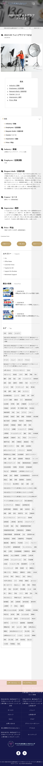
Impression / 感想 (15, 97)
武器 (10, 378)
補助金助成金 (28, 399)
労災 (25, 559)
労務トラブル (7, 572)
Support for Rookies (10, 271)
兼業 (10, 458)
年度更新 (28, 416)
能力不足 (20, 522)
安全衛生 (32, 408)
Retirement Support (10, 274)
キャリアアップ (34, 383)
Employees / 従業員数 (16, 88)
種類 (25, 627)
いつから (20, 635)
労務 (5, 391)
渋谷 (5, 333)
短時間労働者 (7, 509)
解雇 (23, 416)
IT (11, 606)
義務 (21, 509)
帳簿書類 (6, 601)
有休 (30, 425)
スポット (31, 412)
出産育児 (28, 479)
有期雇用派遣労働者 (9, 530)
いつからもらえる (24, 618)
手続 (32, 442)
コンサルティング (33, 404)
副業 (14, 458)
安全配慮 (35, 433)
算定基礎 (36, 416)
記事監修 (14, 420)
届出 (12, 526)
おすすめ (6, 576)
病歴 (10, 513)
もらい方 (19, 627)
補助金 (16, 399)
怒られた (30, 639)
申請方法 (6, 614)
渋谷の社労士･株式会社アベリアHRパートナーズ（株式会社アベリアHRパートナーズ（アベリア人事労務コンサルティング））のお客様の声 (21, 353)
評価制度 (24, 404)
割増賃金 (30, 429)
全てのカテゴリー (9, 258)
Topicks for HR (8, 268)
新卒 (5, 589)
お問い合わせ (7, 370)
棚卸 (5, 378)
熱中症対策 (25, 601)
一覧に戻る (21, 244)
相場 (26, 593)
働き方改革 (6, 420)
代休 (26, 383)
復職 (35, 547)
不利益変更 (29, 538)
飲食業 (22, 568)
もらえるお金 (25, 614)
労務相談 (13, 425)
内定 (29, 433)
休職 (16, 479)
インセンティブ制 (14, 564)
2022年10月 (35, 475)
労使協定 (6, 408)
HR (28, 395)
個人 (27, 387)
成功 (11, 475)
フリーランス (7, 484)
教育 (13, 442)
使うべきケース (8, 585)
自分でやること (28, 597)
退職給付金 (6, 627)
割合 (10, 589)
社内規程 (6, 416)
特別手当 (20, 513)
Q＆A (28, 370)
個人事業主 (16, 484)
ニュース (16, 395)
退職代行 (22, 572)
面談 (5, 551)
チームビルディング (16, 433)
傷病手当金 (6, 442)
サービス (6, 360)
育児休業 (21, 467)
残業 (25, 425)
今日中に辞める (8, 580)
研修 (18, 446)
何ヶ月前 (11, 639)
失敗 (28, 585)
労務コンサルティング (9, 463)
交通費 (13, 429)
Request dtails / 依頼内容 (18, 91)
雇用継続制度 (16, 547)
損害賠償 (6, 522)
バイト (21, 593)
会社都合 (28, 610)
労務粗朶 (19, 442)
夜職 (16, 568)
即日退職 (22, 589)
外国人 (16, 606)
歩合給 (5, 564)
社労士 (10, 333)
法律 (17, 639)
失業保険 (35, 610)
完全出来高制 (7, 467)
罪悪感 (34, 585)
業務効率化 (29, 420)
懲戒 (18, 416)
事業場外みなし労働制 (9, 454)
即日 (12, 576)
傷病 (11, 479)
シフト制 (32, 564)
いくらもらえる (8, 618)
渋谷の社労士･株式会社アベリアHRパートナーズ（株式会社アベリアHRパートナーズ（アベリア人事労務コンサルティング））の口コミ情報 (21, 339)
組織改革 (35, 463)
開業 (26, 374)
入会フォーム (7, 374)
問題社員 (27, 458)
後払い (10, 593)
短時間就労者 (26, 505)
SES (26, 513)
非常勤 (12, 404)
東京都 (32, 387)
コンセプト (17, 333)
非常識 (21, 580)
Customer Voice (5, 236)
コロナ (21, 374)
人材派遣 (23, 555)
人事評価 (13, 522)
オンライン (26, 391)
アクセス (27, 360)
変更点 (5, 479)
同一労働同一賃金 (22, 408)
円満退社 (12, 644)
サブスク (24, 412)
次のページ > (37, 244)
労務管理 (32, 513)
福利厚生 (6, 555)
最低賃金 (26, 442)
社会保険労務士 (8, 395)
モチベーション (22, 517)
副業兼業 (20, 458)
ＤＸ (21, 399)
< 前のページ (6, 244)
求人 (19, 437)
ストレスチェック (8, 568)
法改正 (23, 395)
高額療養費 (30, 623)
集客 (18, 404)
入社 (24, 534)
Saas (18, 412)
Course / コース (14, 94)
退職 (18, 614)
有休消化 (22, 639)
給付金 (12, 614)
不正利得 (20, 543)
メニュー (13, 360)
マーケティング (20, 387)
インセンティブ (22, 429)
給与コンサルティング (9, 450)
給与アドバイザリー (31, 454)
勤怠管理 (29, 450)
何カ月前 (27, 631)
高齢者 (22, 606)
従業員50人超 (30, 534)
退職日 (5, 631)
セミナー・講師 (8, 399)
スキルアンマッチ (29, 522)
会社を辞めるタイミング (16, 631)
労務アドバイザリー (9, 446)
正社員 (35, 572)
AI (26, 568)
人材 (32, 484)
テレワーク (6, 429)
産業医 (13, 538)
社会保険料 (20, 454)
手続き (24, 437)
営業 (12, 387)
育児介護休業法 (29, 500)
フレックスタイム (27, 547)
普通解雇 (28, 530)
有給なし (18, 576)
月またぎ (6, 471)
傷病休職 (6, 543)
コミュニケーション (16, 559)
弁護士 (29, 572)
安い (5, 593)
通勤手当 (13, 543)
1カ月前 (6, 644)
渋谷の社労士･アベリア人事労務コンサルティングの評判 (18, 492)
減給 (25, 433)
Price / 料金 (13, 100)
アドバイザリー (33, 437)
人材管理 (6, 559)
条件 (13, 627)
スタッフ (20, 360)
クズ (15, 580)
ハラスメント (21, 450)
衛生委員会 (6, 538)
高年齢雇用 (29, 467)
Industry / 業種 (14, 85)
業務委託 (15, 509)
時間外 (21, 383)
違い (33, 509)
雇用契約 (21, 479)
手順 (36, 593)
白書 (27, 484)
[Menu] (38, 3)
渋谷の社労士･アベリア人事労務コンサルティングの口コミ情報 (20, 488)
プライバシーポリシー (19, 370)
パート (26, 543)
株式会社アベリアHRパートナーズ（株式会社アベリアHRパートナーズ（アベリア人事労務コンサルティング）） (21, 365)
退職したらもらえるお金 (10, 610)
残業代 (15, 383)
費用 (22, 446)
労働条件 (13, 437)
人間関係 (6, 433)
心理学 (10, 551)
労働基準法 (21, 538)
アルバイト (34, 543)
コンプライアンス (8, 505)
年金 (13, 412)
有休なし (30, 576)
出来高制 (28, 446)
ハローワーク (14, 623)
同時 (5, 639)
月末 (33, 631)
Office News (8, 261)
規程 (5, 383)
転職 (35, 589)
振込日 (33, 618)
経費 (5, 458)
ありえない (34, 580)
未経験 (5, 475)
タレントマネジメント (9, 517)
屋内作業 (33, 601)
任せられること (8, 597)
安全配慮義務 (18, 551)
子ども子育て (7, 547)
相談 (14, 391)
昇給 (17, 526)
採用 (32, 395)
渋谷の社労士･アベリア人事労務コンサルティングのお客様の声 (20, 496)
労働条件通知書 (8, 534)
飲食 (19, 463)
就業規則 (36, 378)
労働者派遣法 (20, 530)
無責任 (26, 580)
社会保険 (6, 404)
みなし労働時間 (15, 555)
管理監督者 (14, 471)
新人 (36, 374)
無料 (19, 391)
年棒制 (15, 467)
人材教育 (6, 606)
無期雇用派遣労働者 (26, 526)
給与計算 (13, 408)
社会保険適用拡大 (25, 475)
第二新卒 (15, 589)
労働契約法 (27, 551)
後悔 (24, 585)
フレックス (35, 458)
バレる (29, 589)
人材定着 (30, 555)
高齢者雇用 (6, 412)
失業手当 (6, 623)
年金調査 (30, 559)
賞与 (14, 513)
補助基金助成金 (27, 463)
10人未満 (6, 526)
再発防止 (15, 572)
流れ (31, 593)
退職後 (33, 635)
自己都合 (21, 610)
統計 (22, 484)
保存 (12, 601)
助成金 (15, 374)
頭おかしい (17, 585)
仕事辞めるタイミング (9, 635)
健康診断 (6, 437)
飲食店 (12, 416)
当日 (24, 576)
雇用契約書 (17, 534)
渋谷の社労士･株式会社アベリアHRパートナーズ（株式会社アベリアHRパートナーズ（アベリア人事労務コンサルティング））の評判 (21, 346)
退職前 (32, 614)
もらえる (27, 635)
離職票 (16, 475)
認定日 (16, 618)
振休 (10, 383)
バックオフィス (27, 378)
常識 (18, 644)
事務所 (19, 425)
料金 (16, 593)
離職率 (34, 551)
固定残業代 (24, 564)
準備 (31, 374)
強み (14, 378)
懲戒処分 (17, 505)
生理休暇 (18, 601)
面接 (5, 513)
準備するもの (17, 597)
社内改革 (6, 425)
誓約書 (30, 517)
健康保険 (22, 623)
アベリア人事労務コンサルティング (13, 500)
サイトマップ (32, 734)
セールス (6, 387)
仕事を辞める (32, 627)
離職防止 (32, 568)
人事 (19, 378)
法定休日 (27, 509)
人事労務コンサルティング (26, 471)
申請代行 (21, 420)
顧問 (10, 391)
